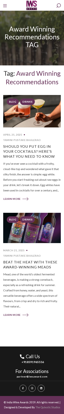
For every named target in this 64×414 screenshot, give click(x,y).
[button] (59, 5)
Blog (12, 101)
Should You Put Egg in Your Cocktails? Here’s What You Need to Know (29, 151)
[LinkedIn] (41, 388)
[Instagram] (32, 388)
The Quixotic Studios (47, 407)
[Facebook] (23, 388)
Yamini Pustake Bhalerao (22, 140)
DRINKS (27, 101)
